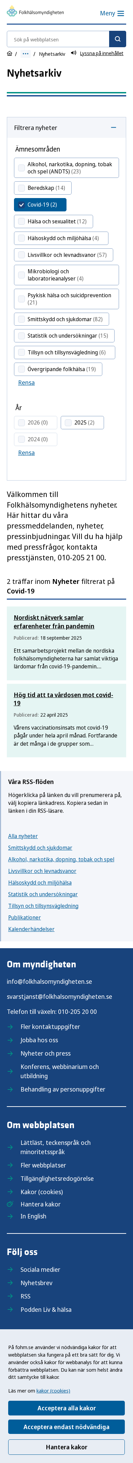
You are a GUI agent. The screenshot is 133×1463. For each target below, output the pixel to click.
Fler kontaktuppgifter (50, 1026)
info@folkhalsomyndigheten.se (49, 981)
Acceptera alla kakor (67, 1408)
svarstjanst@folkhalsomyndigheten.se (59, 996)
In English (33, 1216)
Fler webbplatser (43, 1165)
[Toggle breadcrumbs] (25, 54)
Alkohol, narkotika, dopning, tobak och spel (61, 859)
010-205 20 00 (77, 1011)
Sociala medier (40, 1269)
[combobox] (66, 39)
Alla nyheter (23, 836)
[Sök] (117, 39)
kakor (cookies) (53, 1390)
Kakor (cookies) (41, 1192)
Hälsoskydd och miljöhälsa (40, 882)
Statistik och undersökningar (43, 894)
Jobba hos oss (39, 1040)
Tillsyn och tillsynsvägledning (43, 906)
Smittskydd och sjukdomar (40, 847)
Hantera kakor (66, 1447)
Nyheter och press (45, 1053)
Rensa (26, 382)
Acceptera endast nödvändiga (66, 1427)
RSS (25, 1296)
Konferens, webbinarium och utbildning (59, 1071)
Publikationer (24, 917)
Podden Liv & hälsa (46, 1309)
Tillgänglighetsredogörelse (57, 1178)
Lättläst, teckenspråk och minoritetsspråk (55, 1147)
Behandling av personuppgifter (62, 1089)
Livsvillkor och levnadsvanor (42, 871)
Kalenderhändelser (31, 929)
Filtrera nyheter (35, 127)
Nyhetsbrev (36, 1283)
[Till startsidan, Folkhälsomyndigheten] (35, 12)
